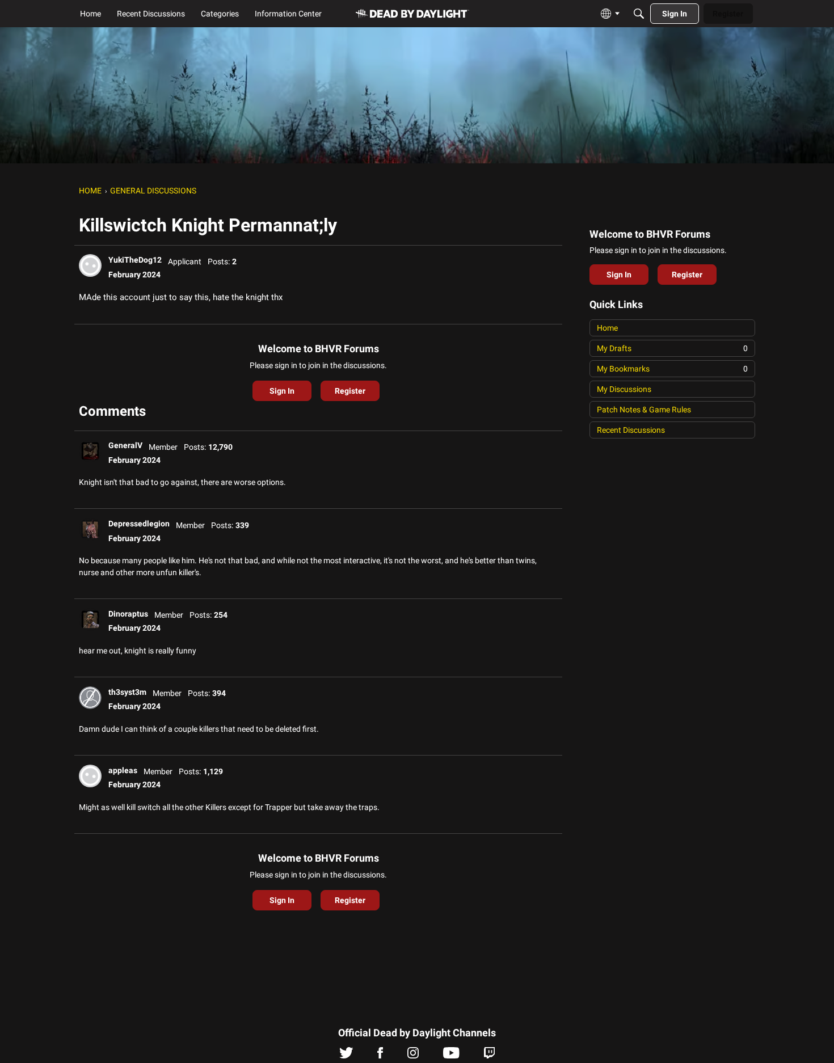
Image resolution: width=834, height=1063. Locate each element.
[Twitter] (346, 1055)
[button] (90, 265)
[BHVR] (412, 14)
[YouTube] (451, 1055)
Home (607, 327)
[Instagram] (413, 1055)
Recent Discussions (631, 430)
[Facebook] (380, 1055)
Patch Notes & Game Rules (644, 409)
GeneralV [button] (125, 445)
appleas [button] (122, 770)
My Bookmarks (672, 368)
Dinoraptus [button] (128, 613)
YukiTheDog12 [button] (135, 259)
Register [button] (350, 390)
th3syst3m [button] (127, 692)
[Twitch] (489, 1055)
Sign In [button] (281, 390)
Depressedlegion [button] (139, 523)
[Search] (639, 13)
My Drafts (672, 348)
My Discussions (624, 389)
